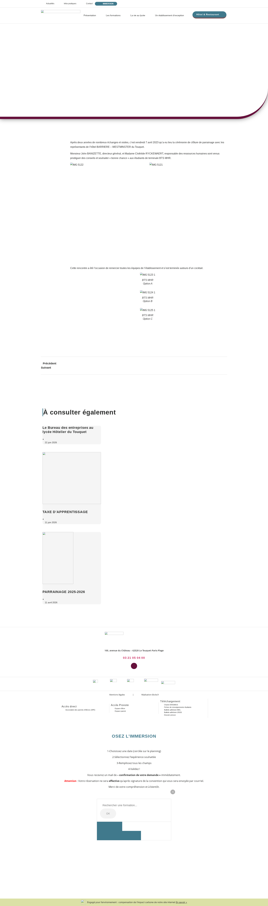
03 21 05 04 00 (134, 657)
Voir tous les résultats (119, 835)
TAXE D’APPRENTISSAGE (65, 512)
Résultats (109, 826)
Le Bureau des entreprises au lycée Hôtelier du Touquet (67, 430)
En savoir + (181, 902)
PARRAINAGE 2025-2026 (63, 592)
